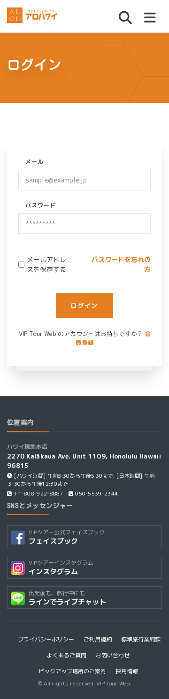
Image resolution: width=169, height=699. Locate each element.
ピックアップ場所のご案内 (72, 671)
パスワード (40, 205)
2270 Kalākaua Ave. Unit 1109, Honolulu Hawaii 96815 (84, 460)
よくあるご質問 (66, 655)
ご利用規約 (98, 639)
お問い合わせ (113, 655)
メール (34, 162)
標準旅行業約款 (141, 639)
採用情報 (126, 671)
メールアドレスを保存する (46, 264)
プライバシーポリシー (46, 639)
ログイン (84, 305)
